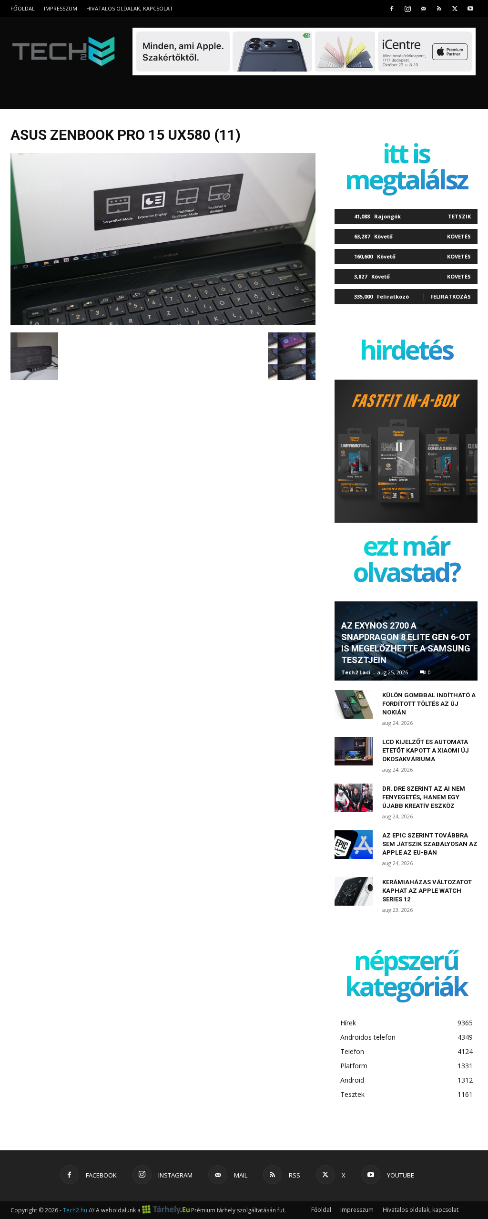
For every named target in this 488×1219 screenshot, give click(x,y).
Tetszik (459, 216)
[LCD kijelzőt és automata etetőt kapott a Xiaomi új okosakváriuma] (354, 751)
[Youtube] (470, 8)
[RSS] (439, 8)
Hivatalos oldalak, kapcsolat (129, 8)
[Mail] (423, 8)
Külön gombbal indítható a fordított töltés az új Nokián (429, 704)
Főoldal (22, 8)
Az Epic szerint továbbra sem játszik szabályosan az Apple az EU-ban (430, 844)
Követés (459, 236)
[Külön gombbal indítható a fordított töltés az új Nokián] (354, 704)
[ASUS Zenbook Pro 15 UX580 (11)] (162, 322)
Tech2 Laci (356, 672)
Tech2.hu (75, 1210)
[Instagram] (407, 8)
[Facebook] (392, 8)
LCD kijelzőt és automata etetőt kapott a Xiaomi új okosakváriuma (425, 750)
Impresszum (60, 8)
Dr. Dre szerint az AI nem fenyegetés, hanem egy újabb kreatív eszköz (423, 797)
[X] (454, 8)
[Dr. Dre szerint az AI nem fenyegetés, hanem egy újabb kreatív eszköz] (354, 798)
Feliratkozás (450, 296)
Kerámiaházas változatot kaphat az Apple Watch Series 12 (427, 890)
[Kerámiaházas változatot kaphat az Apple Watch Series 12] (354, 891)
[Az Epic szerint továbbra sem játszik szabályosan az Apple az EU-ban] (354, 844)
